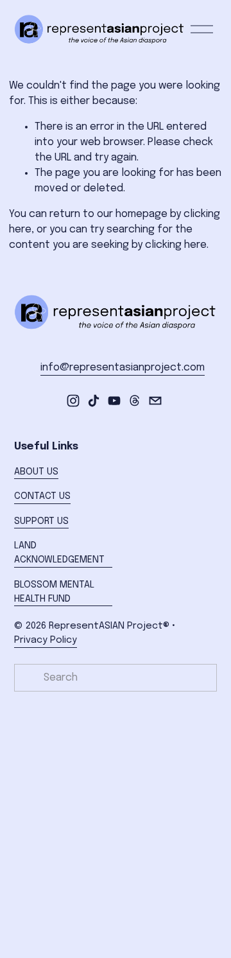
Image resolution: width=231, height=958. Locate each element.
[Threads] (134, 400)
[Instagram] (73, 400)
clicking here (176, 245)
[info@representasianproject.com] (155, 400)
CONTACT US (42, 496)
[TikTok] (93, 400)
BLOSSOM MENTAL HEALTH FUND (54, 592)
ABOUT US (36, 472)
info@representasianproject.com (122, 367)
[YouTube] (114, 400)
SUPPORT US (41, 521)
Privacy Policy (45, 640)
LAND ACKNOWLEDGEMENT (59, 553)
